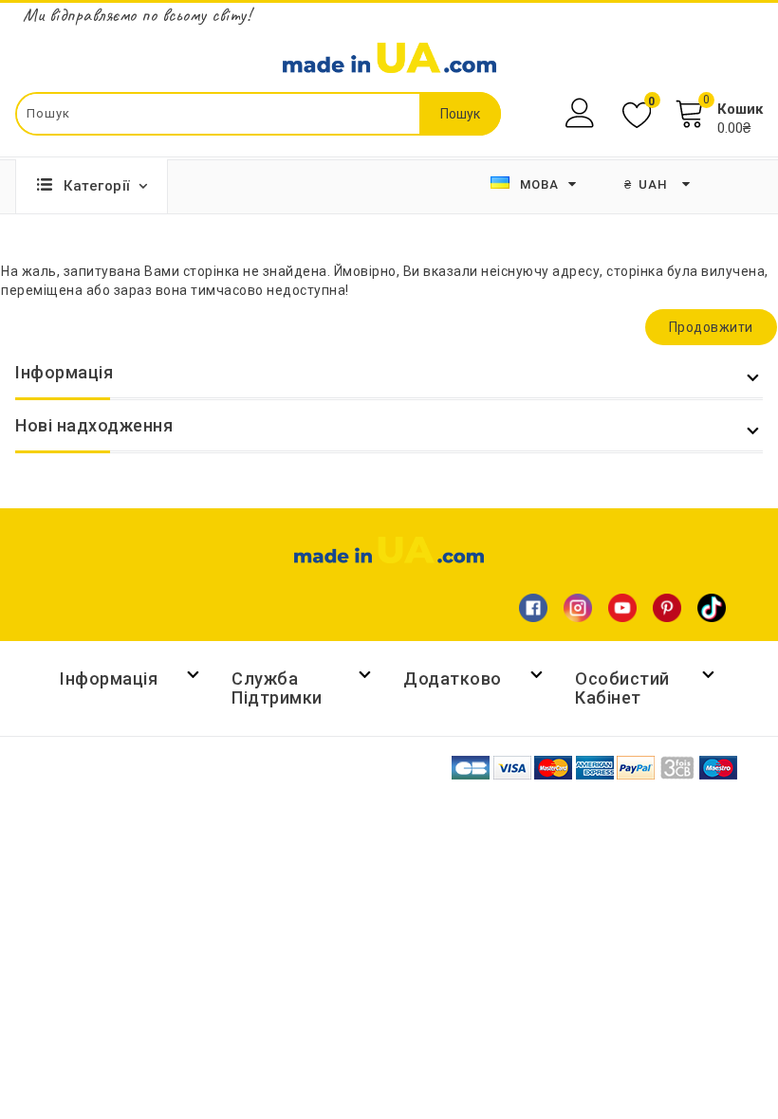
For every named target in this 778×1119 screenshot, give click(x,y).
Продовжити (711, 327)
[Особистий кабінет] (582, 113)
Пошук (460, 113)
